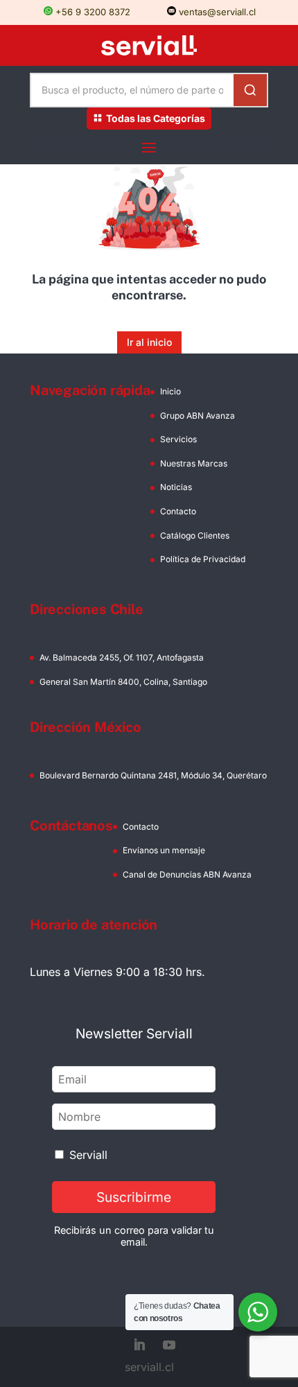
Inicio (170, 391)
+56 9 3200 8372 (91, 11)
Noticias (176, 487)
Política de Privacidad (202, 559)
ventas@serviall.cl (216, 11)
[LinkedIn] (139, 1346)
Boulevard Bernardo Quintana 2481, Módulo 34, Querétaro (153, 775)
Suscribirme (133, 1197)
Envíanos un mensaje (164, 850)
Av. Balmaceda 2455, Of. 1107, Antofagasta (122, 657)
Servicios (178, 439)
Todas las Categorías (155, 118)
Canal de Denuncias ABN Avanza (187, 874)
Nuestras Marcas (193, 463)
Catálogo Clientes (194, 535)
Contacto (178, 511)
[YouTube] (169, 1346)
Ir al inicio (149, 342)
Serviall (88, 1155)
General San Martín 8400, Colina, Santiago (123, 682)
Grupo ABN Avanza (197, 415)
